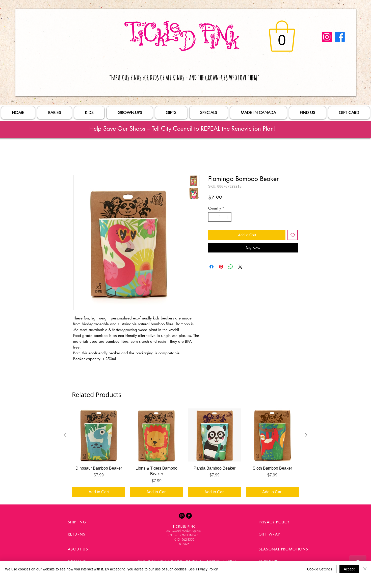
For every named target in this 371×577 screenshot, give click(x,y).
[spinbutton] (219, 218)
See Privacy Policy (203, 568)
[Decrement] (212, 218)
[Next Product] (306, 436)
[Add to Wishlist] (292, 236)
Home (78, 157)
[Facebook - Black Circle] (189, 517)
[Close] (365, 569)
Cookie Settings (319, 568)
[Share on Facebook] (211, 268)
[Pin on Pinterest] (221, 268)
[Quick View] (98, 436)
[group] (185, 453)
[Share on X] (240, 268)
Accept (349, 568)
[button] (282, 36)
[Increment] (227, 218)
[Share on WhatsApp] (231, 268)
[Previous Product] (65, 436)
